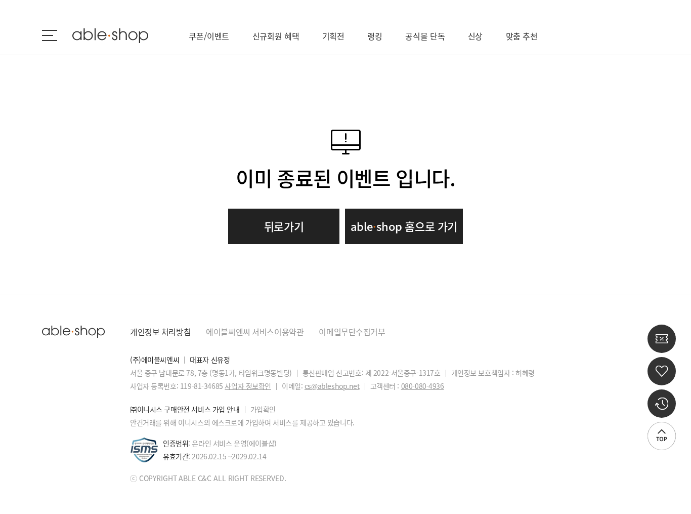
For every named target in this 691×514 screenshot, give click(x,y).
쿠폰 (661, 339)
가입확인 (263, 409)
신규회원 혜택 (275, 36)
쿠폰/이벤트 (209, 36)
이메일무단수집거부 (352, 332)
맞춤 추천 (522, 36)
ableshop (110, 35)
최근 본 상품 (661, 403)
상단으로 (661, 436)
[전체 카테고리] (49, 35)
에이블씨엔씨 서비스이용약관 (255, 332)
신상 (475, 36)
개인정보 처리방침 (160, 332)
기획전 (333, 36)
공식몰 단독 (425, 36)
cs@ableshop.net (332, 386)
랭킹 (374, 36)
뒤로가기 (284, 226)
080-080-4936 (422, 386)
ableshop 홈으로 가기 (404, 226)
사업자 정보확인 (248, 386)
